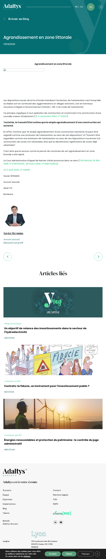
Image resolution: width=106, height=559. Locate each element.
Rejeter (69, 554)
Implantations (9, 504)
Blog (5, 508)
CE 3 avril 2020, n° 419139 (16, 169)
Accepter (53, 554)
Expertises (7, 499)
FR (76, 7)
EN (81, 7)
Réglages (86, 554)
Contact (57, 490)
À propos (7, 490)
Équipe (6, 495)
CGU (55, 499)
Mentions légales (60, 495)
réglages (26, 556)
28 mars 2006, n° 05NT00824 (41, 163)
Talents (6, 513)
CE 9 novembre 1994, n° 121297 (51, 116)
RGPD (55, 504)
